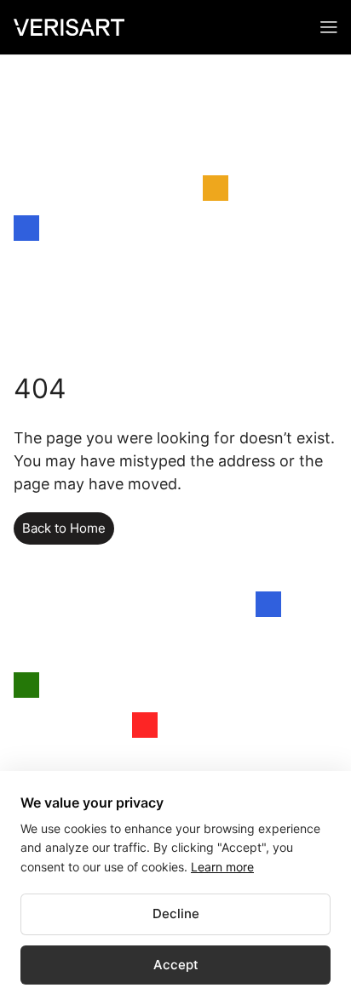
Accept (176, 964)
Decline (175, 913)
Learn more (222, 866)
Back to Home (64, 528)
